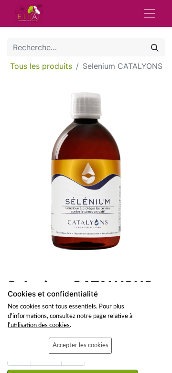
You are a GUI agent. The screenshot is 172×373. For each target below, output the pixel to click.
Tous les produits (41, 66)
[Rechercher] (155, 47)
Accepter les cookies (80, 345)
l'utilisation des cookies (39, 325)
